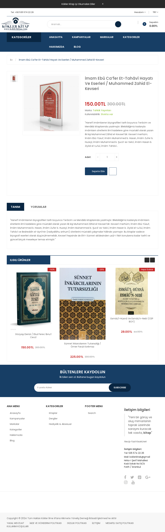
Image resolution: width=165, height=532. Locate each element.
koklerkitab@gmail (140, 456)
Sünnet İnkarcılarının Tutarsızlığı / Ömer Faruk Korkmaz (82, 345)
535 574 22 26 (136, 453)
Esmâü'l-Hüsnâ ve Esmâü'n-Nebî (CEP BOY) (132, 320)
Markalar (14, 424)
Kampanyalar (17, 418)
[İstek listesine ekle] (137, 22)
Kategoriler (16, 429)
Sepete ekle (98, 171)
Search (92, 413)
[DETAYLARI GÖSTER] (47, 340)
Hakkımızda (16, 435)
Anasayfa (15, 413)
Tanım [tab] (15, 207)
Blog (12, 440)
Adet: (88, 157)
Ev (11, 59)
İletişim (96, 523)
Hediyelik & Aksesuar (60, 424)
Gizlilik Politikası (77, 523)
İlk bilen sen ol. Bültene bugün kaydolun (82, 377)
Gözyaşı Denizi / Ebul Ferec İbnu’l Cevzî (33, 336)
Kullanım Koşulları (18, 526)
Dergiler (53, 418)
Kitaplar (53, 413)
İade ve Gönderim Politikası (46, 523)
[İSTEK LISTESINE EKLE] (113, 171)
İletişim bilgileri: (133, 449)
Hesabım (139, 12)
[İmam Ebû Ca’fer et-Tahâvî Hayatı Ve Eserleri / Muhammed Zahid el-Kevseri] (14, 78)
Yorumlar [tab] (38, 207)
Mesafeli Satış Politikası (120, 523)
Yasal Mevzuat (15, 523)
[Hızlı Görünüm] (33, 299)
